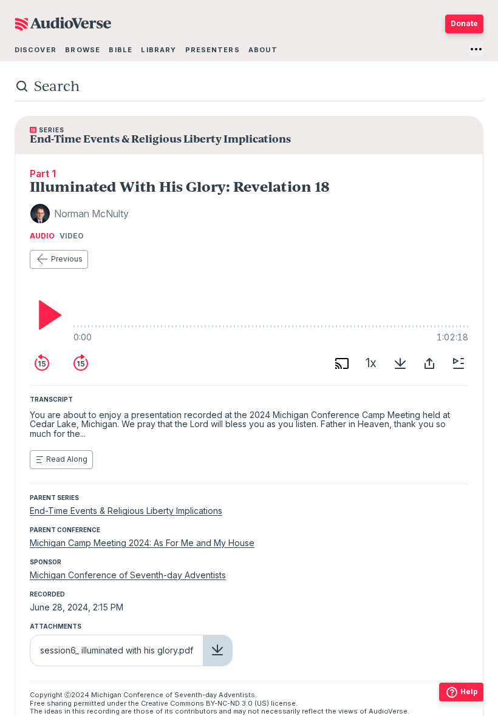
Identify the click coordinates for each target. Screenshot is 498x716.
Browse (82, 50)
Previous (67, 258)
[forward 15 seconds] (81, 363)
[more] (476, 49)
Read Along (66, 459)
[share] (429, 363)
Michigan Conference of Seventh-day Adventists (128, 575)
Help (469, 691)
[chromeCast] (342, 363)
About (263, 50)
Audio (42, 236)
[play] (47, 315)
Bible (120, 50)
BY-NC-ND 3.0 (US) (237, 703)
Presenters (212, 50)
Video (72, 236)
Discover (35, 50)
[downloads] (400, 363)
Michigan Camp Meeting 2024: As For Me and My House (142, 543)
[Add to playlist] (458, 363)
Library (158, 50)
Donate (464, 23)
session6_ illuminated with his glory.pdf (116, 650)
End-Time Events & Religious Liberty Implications (126, 510)
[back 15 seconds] (42, 363)
